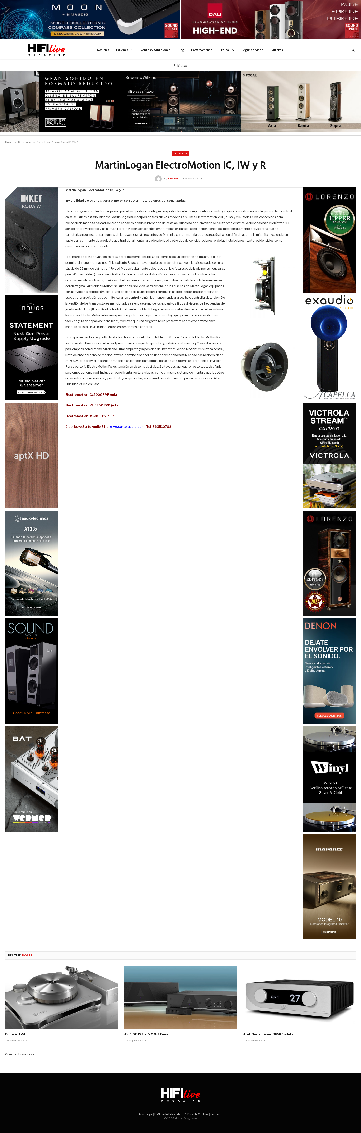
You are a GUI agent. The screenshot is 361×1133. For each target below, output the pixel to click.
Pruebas (122, 50)
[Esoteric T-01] (61, 997)
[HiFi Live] (46, 49)
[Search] (353, 50)
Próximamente (201, 50)
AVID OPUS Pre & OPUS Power (147, 1034)
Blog (180, 50)
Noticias (103, 50)
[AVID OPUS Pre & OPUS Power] (180, 997)
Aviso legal (146, 1114)
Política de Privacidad (168, 1114)
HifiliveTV (227, 50)
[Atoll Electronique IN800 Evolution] (299, 997)
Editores (276, 50)
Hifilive (173, 178)
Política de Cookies (196, 1114)
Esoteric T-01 (15, 1034)
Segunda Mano (252, 50)
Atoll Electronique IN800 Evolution (269, 1034)
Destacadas (180, 153)
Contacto (216, 1114)
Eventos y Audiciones (154, 50)
